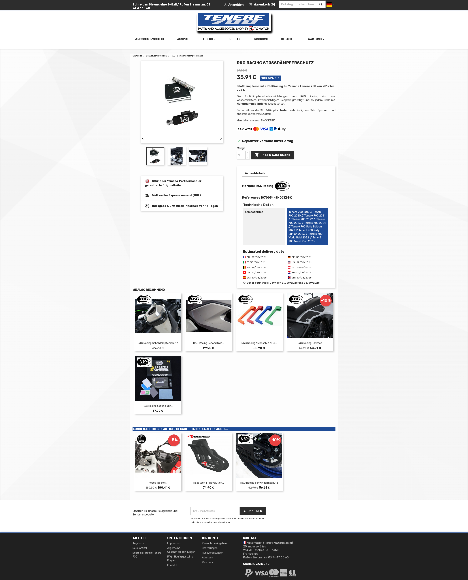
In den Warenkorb (272, 155)
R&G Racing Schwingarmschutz (259, 482)
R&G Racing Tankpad (310, 343)
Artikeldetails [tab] (255, 173)
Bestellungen (210, 548)
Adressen (207, 557)
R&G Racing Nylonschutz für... (259, 343)
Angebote (138, 543)
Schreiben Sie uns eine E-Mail (155, 4)
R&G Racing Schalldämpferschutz (158, 343)
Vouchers (207, 562)
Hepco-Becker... (158, 482)
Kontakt (172, 565)
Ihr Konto (211, 538)
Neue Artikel (140, 548)
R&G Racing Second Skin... (208, 343)
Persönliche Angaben (214, 543)
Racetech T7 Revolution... (208, 482)
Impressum (173, 543)
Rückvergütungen (212, 552)
